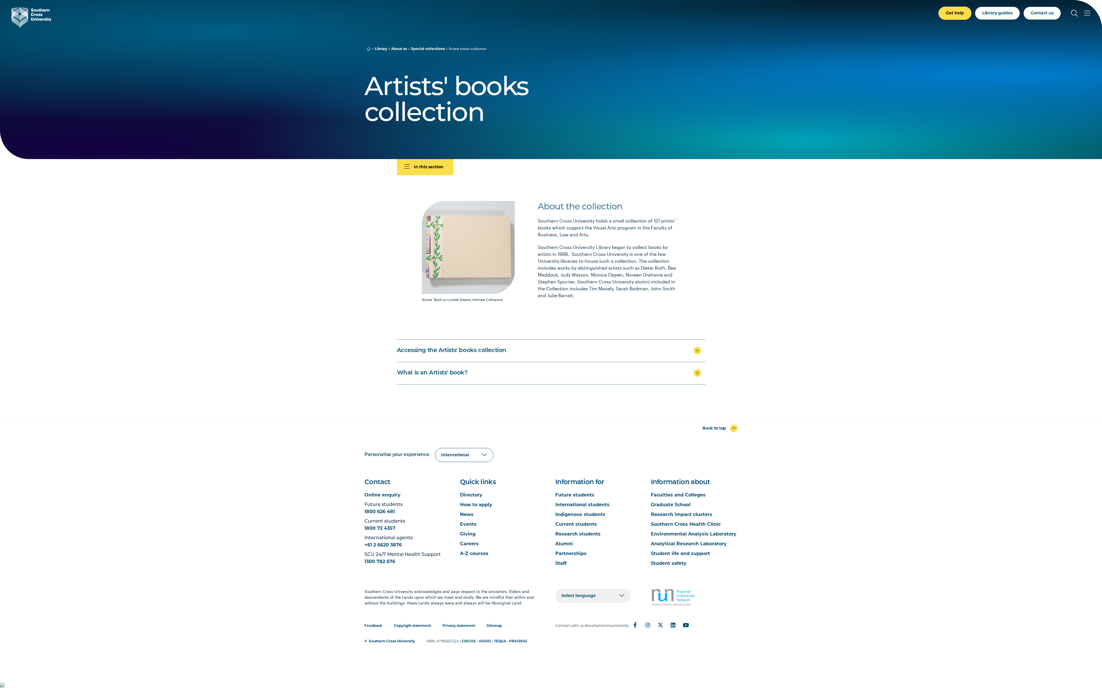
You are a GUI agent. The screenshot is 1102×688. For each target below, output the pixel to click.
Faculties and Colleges (678, 495)
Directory (471, 495)
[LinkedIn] (673, 625)
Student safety (668, 563)
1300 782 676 (379, 561)
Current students (576, 524)
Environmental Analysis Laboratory (693, 534)
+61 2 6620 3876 (383, 545)
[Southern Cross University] (31, 17)
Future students (574, 495)
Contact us (1042, 13)
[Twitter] (660, 625)
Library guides (997, 13)
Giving (468, 534)
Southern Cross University (392, 641)
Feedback (373, 625)
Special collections (428, 49)
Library (381, 49)
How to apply (476, 504)
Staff (560, 563)
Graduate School (670, 504)
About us (399, 49)
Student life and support (680, 553)
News (467, 514)
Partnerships (571, 553)
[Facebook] (635, 625)
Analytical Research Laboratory (689, 543)
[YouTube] (685, 625)
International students (582, 504)
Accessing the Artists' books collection (451, 350)
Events (468, 524)
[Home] (369, 49)
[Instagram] (647, 625)
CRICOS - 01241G (476, 641)
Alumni (564, 543)
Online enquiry (382, 495)
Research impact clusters (681, 514)
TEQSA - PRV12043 (510, 641)
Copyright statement (412, 625)
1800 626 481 (379, 511)
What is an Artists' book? (432, 373)
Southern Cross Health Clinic (686, 524)
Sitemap (494, 625)
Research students (578, 534)
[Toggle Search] (1074, 13)
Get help (955, 13)
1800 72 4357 (379, 528)
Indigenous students (580, 514)
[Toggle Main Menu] (1087, 13)
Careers (469, 543)
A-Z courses (474, 553)
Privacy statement (459, 625)
